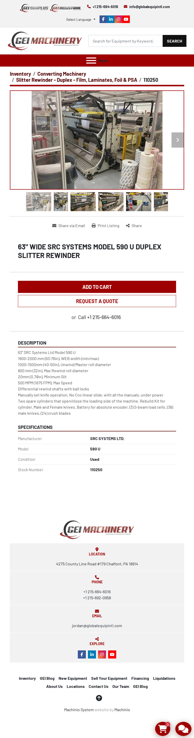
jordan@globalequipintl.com (97, 625)
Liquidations (164, 678)
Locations (76, 686)
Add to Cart (97, 287)
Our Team (120, 686)
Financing (140, 678)
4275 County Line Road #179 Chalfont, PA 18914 (97, 563)
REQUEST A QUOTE (97, 301)
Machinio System (79, 709)
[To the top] (99, 698)
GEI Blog (47, 678)
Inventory (27, 678)
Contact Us (98, 686)
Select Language (78, 19)
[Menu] (91, 60)
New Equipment (73, 678)
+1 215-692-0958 (97, 597)
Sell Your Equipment (109, 678)
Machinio (122, 709)
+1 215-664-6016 (105, 7)
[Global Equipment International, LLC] (97, 529)
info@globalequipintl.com (149, 7)
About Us (54, 686)
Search (174, 40)
